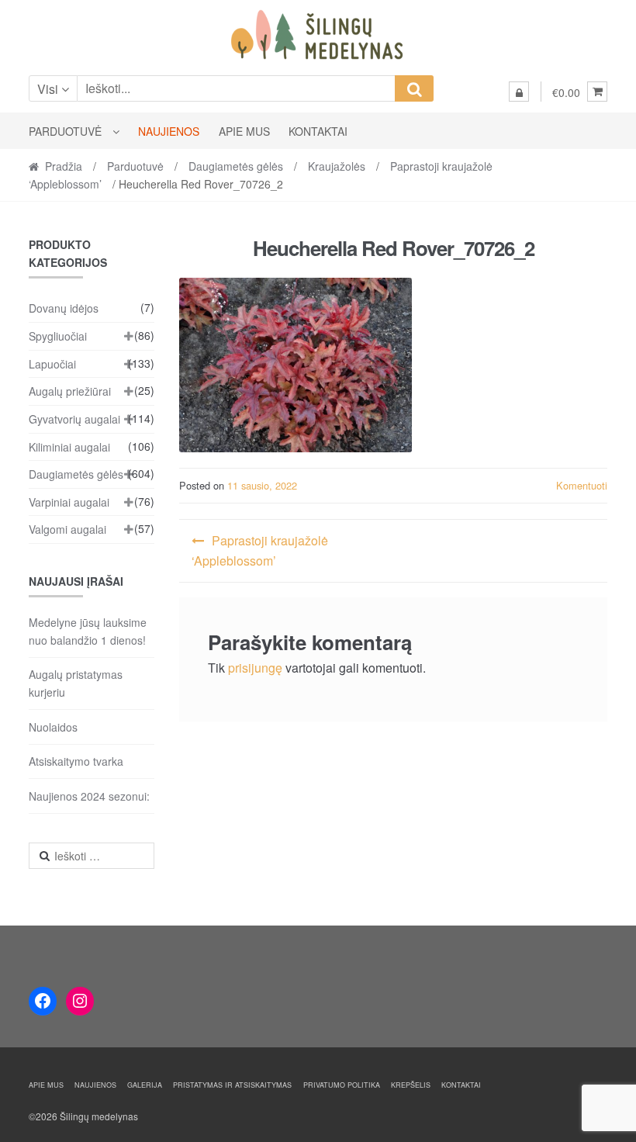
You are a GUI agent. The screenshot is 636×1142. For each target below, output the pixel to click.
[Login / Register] (519, 91)
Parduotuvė (65, 131)
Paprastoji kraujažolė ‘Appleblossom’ (260, 550)
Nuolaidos (53, 727)
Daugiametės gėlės (235, 166)
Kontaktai (318, 131)
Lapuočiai (52, 364)
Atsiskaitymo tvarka (76, 761)
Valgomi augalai (67, 529)
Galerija (144, 1085)
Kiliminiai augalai (69, 447)
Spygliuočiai (58, 336)
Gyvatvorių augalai (74, 419)
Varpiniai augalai (69, 502)
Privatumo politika (341, 1085)
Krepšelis (410, 1085)
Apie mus (244, 131)
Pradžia (63, 166)
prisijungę (255, 668)
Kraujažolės (336, 166)
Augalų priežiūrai (70, 391)
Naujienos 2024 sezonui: (89, 796)
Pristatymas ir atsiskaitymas (232, 1085)
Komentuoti (581, 485)
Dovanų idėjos (64, 308)
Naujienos (168, 131)
